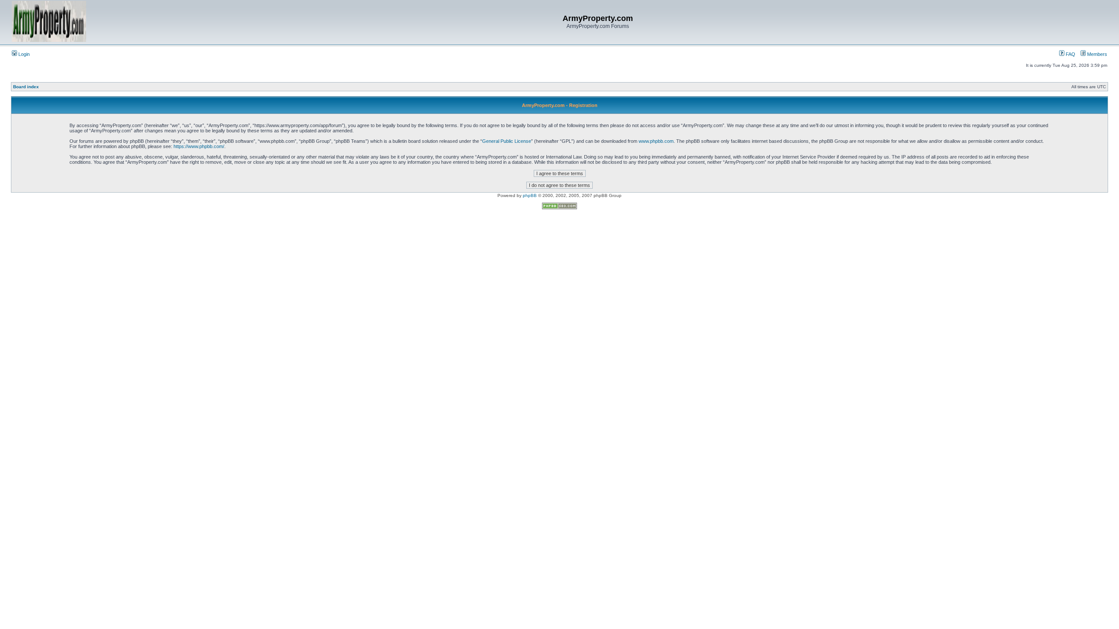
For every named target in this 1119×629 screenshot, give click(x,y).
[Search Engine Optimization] (559, 207)
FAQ (1069, 54)
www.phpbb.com (656, 141)
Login (23, 54)
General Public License (506, 141)
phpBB (530, 195)
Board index (26, 86)
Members (1096, 54)
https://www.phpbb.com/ (199, 146)
